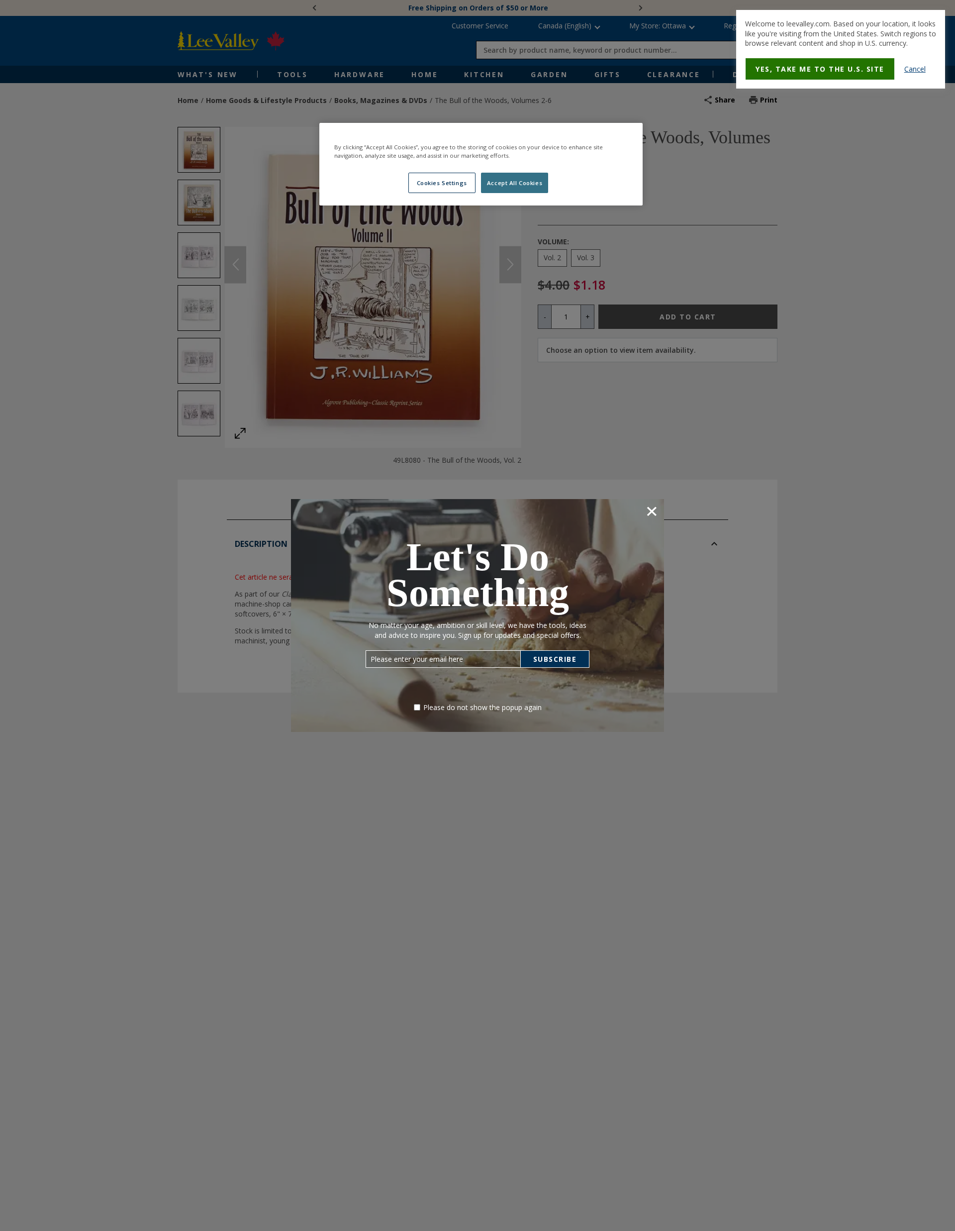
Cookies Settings (442, 183)
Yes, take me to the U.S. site (820, 69)
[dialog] (840, 49)
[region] (481, 164)
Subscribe (555, 659)
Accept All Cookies (514, 183)
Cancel (915, 69)
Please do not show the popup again (482, 707)
